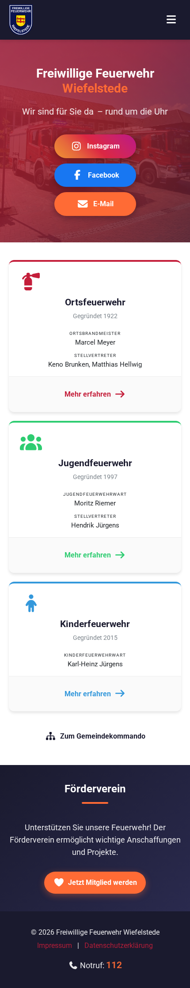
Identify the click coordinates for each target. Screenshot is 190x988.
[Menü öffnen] (171, 20)
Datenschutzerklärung (118, 945)
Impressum (54, 945)
